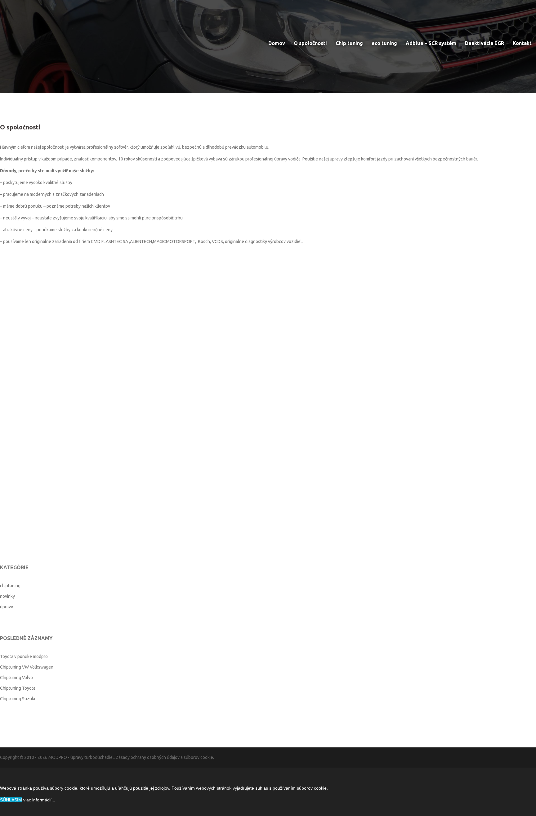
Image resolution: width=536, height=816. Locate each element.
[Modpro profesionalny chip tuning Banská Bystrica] (31, 35)
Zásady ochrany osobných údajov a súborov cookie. (165, 757)
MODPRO (57, 757)
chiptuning (10, 585)
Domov (276, 43)
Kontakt (522, 43)
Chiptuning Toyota (17, 688)
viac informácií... (39, 799)
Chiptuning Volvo (16, 677)
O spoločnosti (310, 43)
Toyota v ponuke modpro (24, 656)
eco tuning (384, 43)
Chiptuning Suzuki (17, 698)
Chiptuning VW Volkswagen (26, 667)
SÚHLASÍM (11, 799)
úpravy (6, 606)
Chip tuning (349, 43)
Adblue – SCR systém (431, 43)
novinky (7, 596)
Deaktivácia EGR (484, 43)
